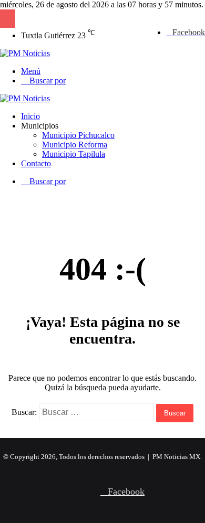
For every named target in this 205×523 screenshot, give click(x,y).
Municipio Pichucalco (78, 135)
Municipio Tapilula (73, 154)
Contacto (36, 163)
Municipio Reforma (74, 144)
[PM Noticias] (25, 53)
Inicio (30, 116)
